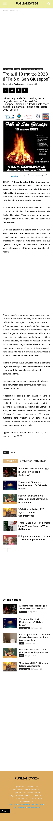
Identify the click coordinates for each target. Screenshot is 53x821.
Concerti (23, 612)
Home (5, 10)
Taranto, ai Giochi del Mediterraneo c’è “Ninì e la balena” (32, 485)
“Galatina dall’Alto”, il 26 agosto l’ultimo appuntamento (31, 512)
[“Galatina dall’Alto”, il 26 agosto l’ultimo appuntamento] (10, 512)
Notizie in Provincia (28, 69)
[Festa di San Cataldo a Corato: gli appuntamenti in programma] (10, 499)
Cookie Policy (19, 807)
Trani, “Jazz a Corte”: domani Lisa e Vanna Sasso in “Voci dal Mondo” (34, 526)
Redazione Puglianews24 (15, 84)
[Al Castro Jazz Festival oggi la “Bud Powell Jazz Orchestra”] (10, 472)
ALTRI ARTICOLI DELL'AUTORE (33, 461)
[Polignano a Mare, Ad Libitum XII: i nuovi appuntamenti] (10, 540)
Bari (21, 643)
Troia (13, 453)
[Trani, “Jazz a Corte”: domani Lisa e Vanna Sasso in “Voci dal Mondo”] (10, 526)
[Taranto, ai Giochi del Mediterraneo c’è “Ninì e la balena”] (10, 485)
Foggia (17, 69)
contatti (13, 804)
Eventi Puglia (15, 10)
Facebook (32, 807)
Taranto (40, 69)
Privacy (39, 804)
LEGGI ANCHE (10, 461)
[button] (49, 4)
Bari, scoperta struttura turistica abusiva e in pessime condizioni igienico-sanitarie (34, 637)
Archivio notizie (26, 804)
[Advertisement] (26, 40)
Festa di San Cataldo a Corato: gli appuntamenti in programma (33, 499)
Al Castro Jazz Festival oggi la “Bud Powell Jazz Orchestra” (33, 471)
